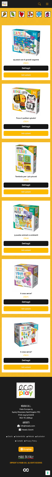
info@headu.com (27, 426)
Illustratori (40, 436)
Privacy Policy (31, 441)
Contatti (19, 441)
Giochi (10, 436)
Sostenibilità (20, 436)
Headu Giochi (27, 430)
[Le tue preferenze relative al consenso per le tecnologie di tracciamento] (47, 473)
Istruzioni (26, 75)
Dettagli (26, 68)
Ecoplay (27, 449)
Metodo (31, 436)
